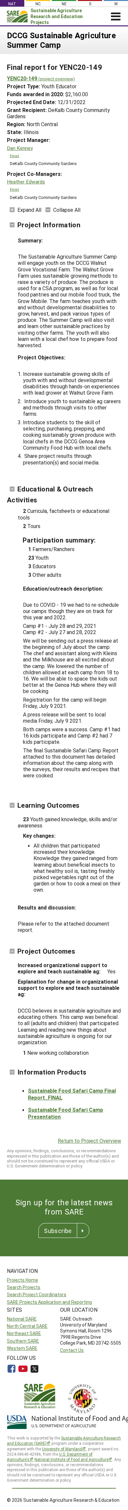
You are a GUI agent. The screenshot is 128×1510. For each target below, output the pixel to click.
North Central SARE (27, 1326)
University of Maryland (62, 1448)
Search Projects (23, 1287)
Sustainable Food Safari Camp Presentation (65, 1113)
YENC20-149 (41, 78)
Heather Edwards (26, 181)
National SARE (22, 1319)
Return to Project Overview (89, 1140)
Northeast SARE (24, 1333)
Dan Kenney (20, 148)
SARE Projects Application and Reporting (49, 1302)
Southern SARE (23, 1341)
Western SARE (22, 1348)
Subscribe (58, 1231)
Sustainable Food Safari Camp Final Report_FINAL (72, 1094)
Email (14, 156)
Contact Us (72, 1350)
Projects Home (22, 1280)
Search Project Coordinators (36, 1294)
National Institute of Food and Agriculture (71, 1459)
